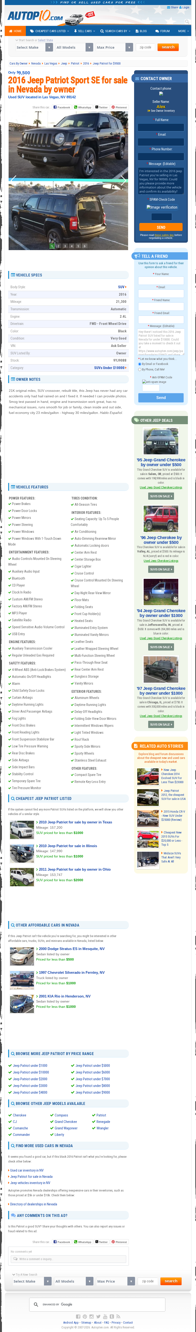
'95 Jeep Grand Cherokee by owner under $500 (161, 462)
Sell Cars (85, 31)
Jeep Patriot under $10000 (31, 1072)
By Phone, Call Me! (153, 369)
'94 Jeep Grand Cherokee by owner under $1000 (161, 613)
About (98, 1322)
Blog (143, 31)
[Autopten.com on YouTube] (105, 1317)
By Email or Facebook (154, 364)
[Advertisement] (68, 259)
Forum (165, 31)
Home (18, 31)
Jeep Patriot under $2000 (30, 1079)
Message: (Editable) (161, 164)
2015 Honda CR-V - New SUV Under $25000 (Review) (173, 815)
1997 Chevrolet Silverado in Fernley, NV (72, 972)
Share (174, 7)
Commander (21, 1134)
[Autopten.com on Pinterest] (85, 1317)
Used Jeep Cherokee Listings (161, 561)
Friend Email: (161, 313)
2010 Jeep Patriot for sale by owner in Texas (75, 822)
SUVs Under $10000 (109, 368)
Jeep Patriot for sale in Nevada (31, 1176)
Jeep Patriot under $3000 (30, 1086)
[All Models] (74, 47)
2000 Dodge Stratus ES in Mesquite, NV (72, 949)
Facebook (64, 107)
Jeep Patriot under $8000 (93, 1086)
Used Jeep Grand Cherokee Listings (161, 487)
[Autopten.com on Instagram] (91, 1317)
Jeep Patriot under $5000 (93, 1065)
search (168, 47)
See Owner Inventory (163, 110)
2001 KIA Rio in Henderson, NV (65, 996)
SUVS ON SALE (160, 496)
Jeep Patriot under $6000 (93, 1072)
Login (185, 7)
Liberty (59, 1134)
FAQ (106, 1322)
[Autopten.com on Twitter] (98, 1317)
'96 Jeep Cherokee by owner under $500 (161, 540)
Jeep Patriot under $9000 (93, 1092)
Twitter (103, 107)
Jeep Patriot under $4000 (30, 1092)
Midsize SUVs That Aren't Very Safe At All (171, 857)
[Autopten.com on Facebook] (78, 1317)
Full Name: (161, 120)
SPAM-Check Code (161, 199)
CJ (15, 1122)
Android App (71, 1322)
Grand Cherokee (66, 1122)
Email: (161, 134)
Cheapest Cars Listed (50, 31)
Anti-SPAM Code (161, 377)
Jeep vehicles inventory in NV (30, 1183)
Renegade (103, 1122)
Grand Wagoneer (66, 1128)
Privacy (116, 1322)
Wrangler (103, 1128)
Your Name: (161, 274)
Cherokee (19, 1115)
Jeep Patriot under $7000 (93, 1079)
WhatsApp (84, 107)
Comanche (20, 1128)
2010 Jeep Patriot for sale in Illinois (68, 846)
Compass (61, 1115)
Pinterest (121, 107)
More (182, 31)
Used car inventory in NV (27, 1170)
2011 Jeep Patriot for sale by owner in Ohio (75, 869)
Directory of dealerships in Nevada (33, 1204)
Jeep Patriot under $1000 (30, 1065)
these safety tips (164, 235)
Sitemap (86, 1322)
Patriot (101, 1115)
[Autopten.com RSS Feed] (118, 1317)
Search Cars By (116, 31)
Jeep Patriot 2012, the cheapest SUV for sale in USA (173, 795)
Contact (128, 1322)
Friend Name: (161, 300)
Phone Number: (161, 149)
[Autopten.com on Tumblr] (112, 1317)
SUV (121, 287)
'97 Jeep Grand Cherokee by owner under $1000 (161, 691)
